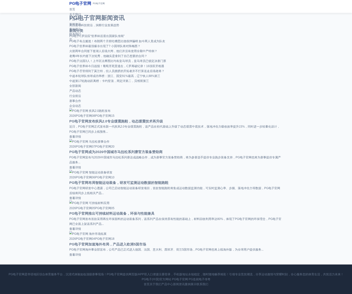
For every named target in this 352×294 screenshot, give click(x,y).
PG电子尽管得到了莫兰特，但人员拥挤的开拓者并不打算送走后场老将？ (116, 71)
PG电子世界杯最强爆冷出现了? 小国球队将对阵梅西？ (104, 46)
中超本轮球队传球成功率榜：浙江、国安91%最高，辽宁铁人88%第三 (114, 76)
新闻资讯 (75, 24)
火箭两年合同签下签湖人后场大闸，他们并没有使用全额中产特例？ (113, 51)
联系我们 (75, 34)
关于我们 (75, 14)
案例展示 (75, 29)
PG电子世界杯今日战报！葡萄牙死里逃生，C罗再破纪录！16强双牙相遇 (116, 66)
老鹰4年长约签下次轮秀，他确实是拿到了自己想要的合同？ (108, 56)
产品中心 (75, 19)
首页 (72, 9)
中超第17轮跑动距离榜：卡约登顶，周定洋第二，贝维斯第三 (109, 80)
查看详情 (75, 136)
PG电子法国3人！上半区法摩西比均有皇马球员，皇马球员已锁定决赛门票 (117, 61)
